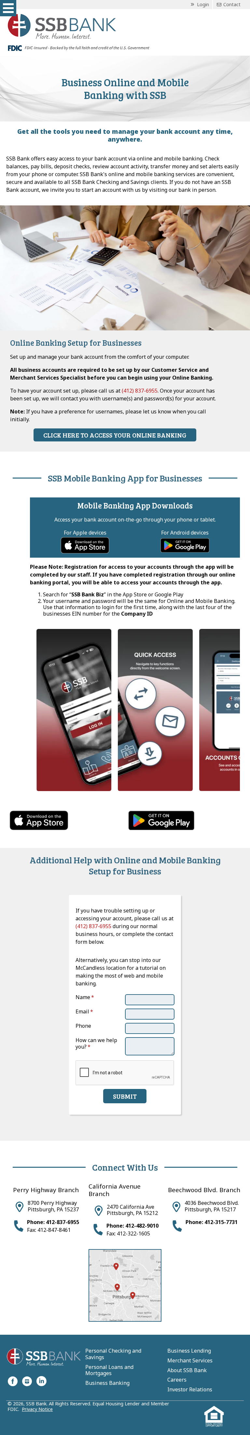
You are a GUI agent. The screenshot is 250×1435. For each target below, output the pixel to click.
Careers (177, 1380)
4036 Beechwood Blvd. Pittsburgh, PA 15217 (212, 1206)
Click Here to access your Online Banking (115, 434)
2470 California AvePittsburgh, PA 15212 (132, 1210)
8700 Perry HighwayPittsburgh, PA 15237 (53, 1206)
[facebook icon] (12, 1381)
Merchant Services (190, 1361)
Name (83, 997)
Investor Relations (189, 1389)
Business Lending (189, 1351)
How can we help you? (96, 1043)
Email (82, 1011)
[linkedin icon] (41, 1381)
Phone (83, 1025)
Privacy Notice (37, 1409)
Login (202, 4)
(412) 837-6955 (140, 390)
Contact (231, 4)
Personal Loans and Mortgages (109, 1370)
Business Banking (107, 1383)
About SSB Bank (187, 1370)
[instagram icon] (27, 1381)
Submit (125, 1096)
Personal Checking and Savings (113, 1354)
